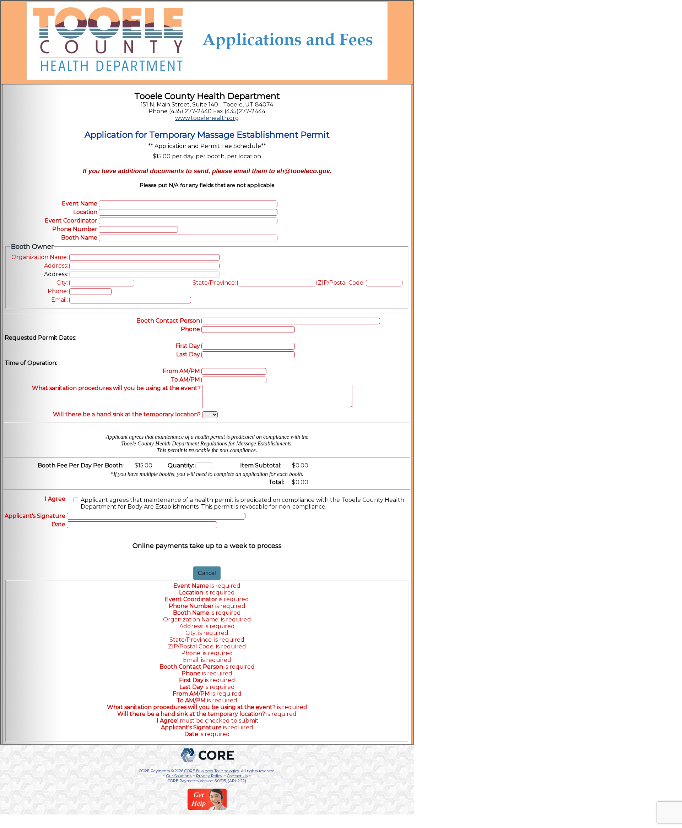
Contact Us (237, 775)
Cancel (207, 573)
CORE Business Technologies (211, 770)
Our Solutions (178, 775)
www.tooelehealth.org (207, 118)
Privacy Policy (209, 775)
